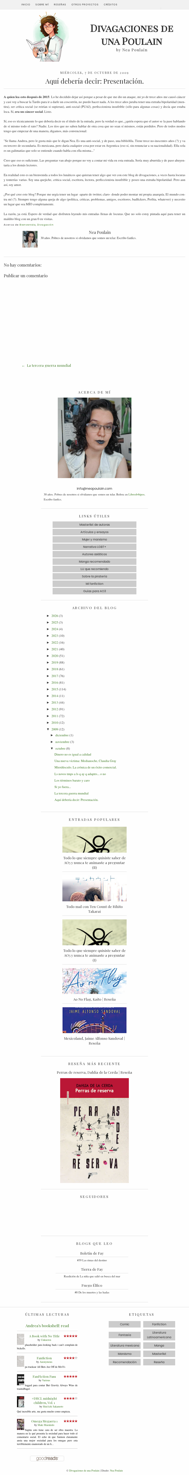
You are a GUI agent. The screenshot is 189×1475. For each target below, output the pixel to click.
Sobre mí (42, 4)
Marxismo (125, 1354)
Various (46, 1380)
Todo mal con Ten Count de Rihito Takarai (94, 909)
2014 (54, 695)
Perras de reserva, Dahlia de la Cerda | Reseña (94, 1072)
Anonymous (46, 1362)
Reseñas (60, 4)
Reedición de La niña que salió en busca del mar (92, 1276)
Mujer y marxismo (94, 539)
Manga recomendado (94, 561)
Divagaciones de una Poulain (84, 1470)
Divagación (45, 224)
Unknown (46, 1340)
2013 (54, 702)
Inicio (25, 4)
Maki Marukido (46, 1425)
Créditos (110, 4)
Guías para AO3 (94, 591)
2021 (54, 649)
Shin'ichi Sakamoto (53, 1406)
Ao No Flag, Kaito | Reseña (94, 999)
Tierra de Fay (92, 1269)
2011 (54, 716)
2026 (54, 615)
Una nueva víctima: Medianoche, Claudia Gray (85, 760)
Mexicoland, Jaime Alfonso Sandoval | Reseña (94, 1040)
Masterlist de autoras (94, 525)
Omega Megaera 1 (44, 1421)
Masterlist (159, 1354)
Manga (159, 1345)
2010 (54, 722)
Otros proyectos (85, 4)
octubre (60, 748)
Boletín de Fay (92, 1253)
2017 (54, 676)
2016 (54, 682)
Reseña (159, 1362)
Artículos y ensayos (94, 532)
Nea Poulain (116, 1470)
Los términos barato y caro (72, 780)
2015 (54, 689)
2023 (54, 635)
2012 (54, 709)
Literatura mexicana (124, 1345)
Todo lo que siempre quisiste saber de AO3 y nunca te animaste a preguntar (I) (94, 955)
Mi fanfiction (94, 584)
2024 (54, 629)
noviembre (62, 741)
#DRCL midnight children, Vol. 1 (44, 1400)
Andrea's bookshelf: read (47, 1325)
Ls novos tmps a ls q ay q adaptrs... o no (80, 774)
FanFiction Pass (44, 1376)
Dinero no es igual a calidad (72, 754)
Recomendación (125, 1362)
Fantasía (124, 1335)
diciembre (62, 735)
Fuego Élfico (92, 1285)
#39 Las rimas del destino (92, 1260)
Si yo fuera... (62, 786)
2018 (54, 669)
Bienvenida (28, 224)
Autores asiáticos (94, 554)
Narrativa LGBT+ (94, 547)
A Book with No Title (44, 1336)
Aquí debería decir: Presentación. (76, 799)
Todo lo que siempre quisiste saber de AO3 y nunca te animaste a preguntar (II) (94, 862)
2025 (54, 622)
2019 (54, 662)
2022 (54, 642)
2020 (54, 655)
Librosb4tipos (136, 494)
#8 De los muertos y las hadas (92, 1292)
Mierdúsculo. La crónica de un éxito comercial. (85, 767)
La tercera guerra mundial (48, 365)
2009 (54, 729)
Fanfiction (44, 1358)
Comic (124, 1324)
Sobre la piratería (94, 576)
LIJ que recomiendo (94, 569)
